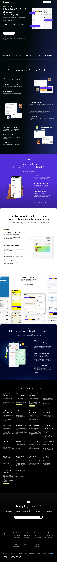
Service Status (48, 542)
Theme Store (26, 537)
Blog (35, 535)
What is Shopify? (16, 535)
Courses (36, 542)
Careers (14, 539)
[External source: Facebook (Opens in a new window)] (4, 557)
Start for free (47, 2)
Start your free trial (9, 33)
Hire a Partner (47, 539)
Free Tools (36, 544)
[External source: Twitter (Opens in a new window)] (6, 557)
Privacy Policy (31, 553)
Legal (25, 553)
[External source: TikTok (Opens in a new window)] (14, 557)
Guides (35, 539)
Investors (15, 542)
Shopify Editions (16, 537)
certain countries (16, 200)
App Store (26, 539)
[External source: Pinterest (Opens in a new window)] (20, 557)
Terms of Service (18, 553)
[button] (53, 2)
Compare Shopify (37, 537)
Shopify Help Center (49, 535)
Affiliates (25, 544)
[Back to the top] (4, 533)
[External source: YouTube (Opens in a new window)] (9, 557)
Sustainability (16, 546)
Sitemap (38, 553)
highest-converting (12, 17)
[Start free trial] (41, 517)
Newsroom (15, 544)
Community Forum (48, 537)
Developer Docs (27, 535)
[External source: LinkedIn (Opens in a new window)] (17, 557)
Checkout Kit (49, 448)
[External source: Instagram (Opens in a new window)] (12, 557)
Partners (25, 542)
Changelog (36, 546)
